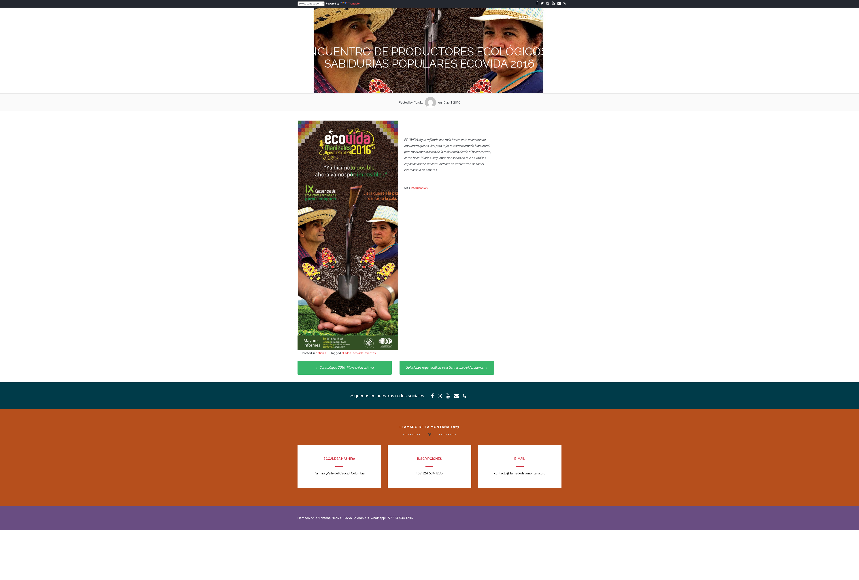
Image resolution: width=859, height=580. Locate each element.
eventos (370, 353)
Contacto (557, 17)
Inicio (486, 17)
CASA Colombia (530, 17)
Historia (504, 17)
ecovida (358, 353)
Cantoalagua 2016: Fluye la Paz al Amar (344, 367)
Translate (353, 3)
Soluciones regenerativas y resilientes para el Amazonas (447, 367)
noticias (321, 353)
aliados (346, 353)
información (419, 188)
